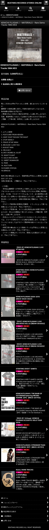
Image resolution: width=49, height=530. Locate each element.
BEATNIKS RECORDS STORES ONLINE (24, 3)
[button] (3, 3)
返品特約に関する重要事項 (12, 84)
